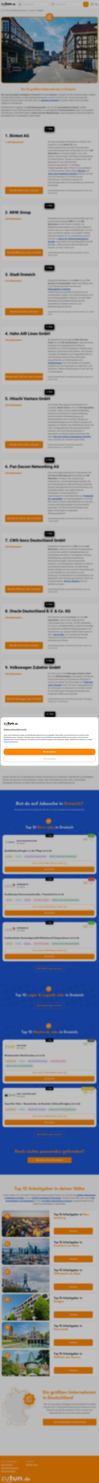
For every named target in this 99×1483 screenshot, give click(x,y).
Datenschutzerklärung (11, 742)
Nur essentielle (49, 759)
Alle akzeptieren (49, 752)
